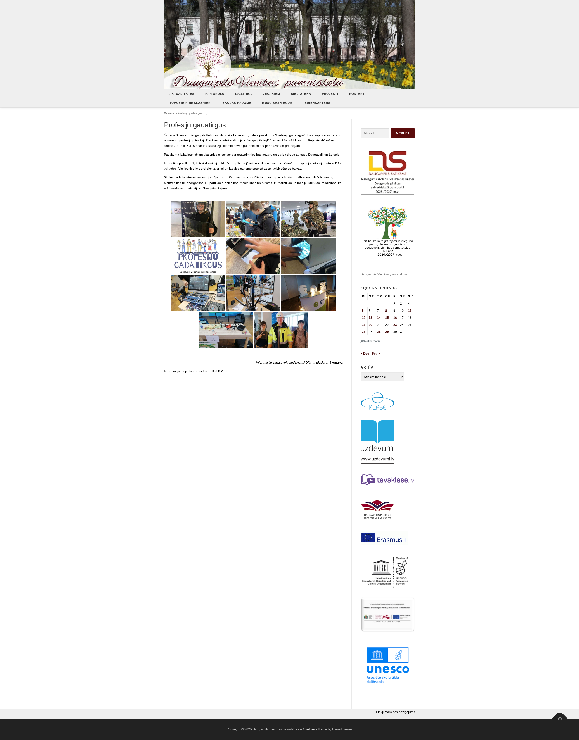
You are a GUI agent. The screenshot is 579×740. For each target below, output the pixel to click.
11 (409, 310)
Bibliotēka (301, 93)
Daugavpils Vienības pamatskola (384, 274)
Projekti (330, 93)
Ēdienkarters (317, 103)
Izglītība (243, 93)
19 (363, 324)
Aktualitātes (182, 93)
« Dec (365, 353)
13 (370, 317)
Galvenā (169, 113)
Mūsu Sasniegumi (278, 103)
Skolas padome (237, 103)
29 (387, 331)
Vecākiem (271, 93)
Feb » (376, 353)
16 (395, 317)
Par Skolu (214, 93)
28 (379, 331)
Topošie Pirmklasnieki (190, 103)
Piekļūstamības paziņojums (395, 712)
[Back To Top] (560, 719)
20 (370, 324)
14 (379, 317)
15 (387, 317)
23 (395, 324)
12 (363, 317)
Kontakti (357, 93)
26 (363, 331)
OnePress (310, 729)
